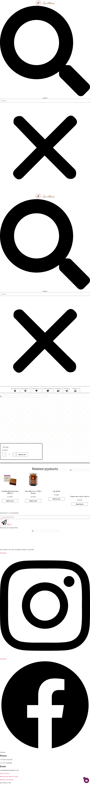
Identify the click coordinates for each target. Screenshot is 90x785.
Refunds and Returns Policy (9, 776)
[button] (45, 51)
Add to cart (22, 454)
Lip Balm (56, 491)
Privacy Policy (4, 773)
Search (45, 98)
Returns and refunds (6, 780)
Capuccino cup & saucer (79, 496)
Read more (79, 504)
